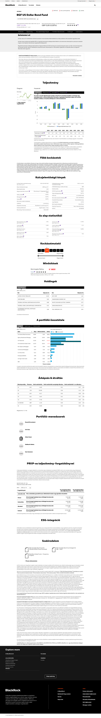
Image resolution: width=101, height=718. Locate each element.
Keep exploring (50, 676)
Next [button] (46, 410)
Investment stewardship (10, 665)
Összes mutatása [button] (46, 364)
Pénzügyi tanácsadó (82, 1)
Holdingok (70, 31)
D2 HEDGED (20, 402)
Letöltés (82, 10)
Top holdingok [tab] (21, 287)
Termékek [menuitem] (31, 5)
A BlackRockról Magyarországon (11, 660)
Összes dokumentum (31, 561)
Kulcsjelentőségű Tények (42, 31)
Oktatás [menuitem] (38, 5)
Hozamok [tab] (37, 88)
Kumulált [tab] (54, 92)
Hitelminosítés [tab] (36, 326)
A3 (18, 396)
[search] (95, 5)
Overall (32, 271)
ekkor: (18, 487)
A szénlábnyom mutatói (77, 571)
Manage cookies (87, 705)
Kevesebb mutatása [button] (77, 75)
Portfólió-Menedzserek (58, 31)
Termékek (42, 660)
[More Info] (77, 24)
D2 (18, 399)
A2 (18, 390)
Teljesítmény (29, 31)
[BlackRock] (13, 691)
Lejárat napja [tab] (27, 326)
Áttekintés (20, 31)
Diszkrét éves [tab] (63, 92)
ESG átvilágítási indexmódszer (39, 572)
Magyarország (92, 1)
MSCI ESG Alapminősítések (66, 571)
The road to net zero (9, 667)
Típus (19, 331)
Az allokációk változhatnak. (23, 314)
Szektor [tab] (20, 326)
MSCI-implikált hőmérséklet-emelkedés (65, 572)
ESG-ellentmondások (51, 572)
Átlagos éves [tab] (46, 92)
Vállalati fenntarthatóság (10, 663)
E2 (18, 405)
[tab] (25, 96)
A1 (18, 387)
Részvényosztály (21, 384)
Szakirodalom (79, 31)
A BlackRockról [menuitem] (22, 5)
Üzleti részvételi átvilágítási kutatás (24, 572)
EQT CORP (54, 296)
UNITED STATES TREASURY (24, 296)
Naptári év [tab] (37, 92)
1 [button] (45, 410)
